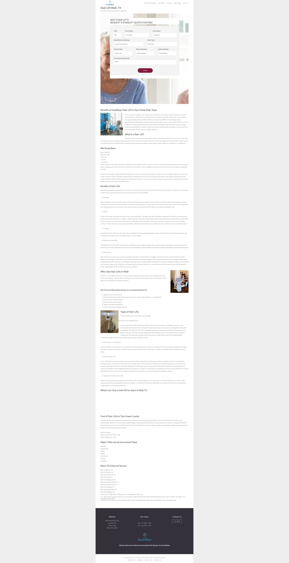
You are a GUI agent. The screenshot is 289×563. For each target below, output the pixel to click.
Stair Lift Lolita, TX (106, 477)
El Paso (102, 458)
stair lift (105, 143)
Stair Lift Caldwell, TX (107, 487)
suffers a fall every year (140, 276)
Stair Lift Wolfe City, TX (107, 475)
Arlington (103, 461)
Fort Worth (104, 456)
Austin (102, 453)
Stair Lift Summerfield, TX (108, 489)
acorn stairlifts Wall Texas (114, 500)
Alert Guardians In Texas (110, 3)
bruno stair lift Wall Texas (146, 500)
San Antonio (104, 449)
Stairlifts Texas (111, 498)
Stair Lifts (103, 190)
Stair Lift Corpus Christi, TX (109, 482)
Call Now (177, 521)
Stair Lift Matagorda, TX (108, 480)
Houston (103, 446)
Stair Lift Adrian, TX (106, 470)
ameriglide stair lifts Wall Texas (130, 500)
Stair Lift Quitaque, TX (107, 492)
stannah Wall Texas (171, 500)
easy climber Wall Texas (159, 500)
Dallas (102, 451)
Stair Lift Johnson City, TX (108, 484)
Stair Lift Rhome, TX (106, 472)
